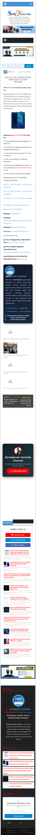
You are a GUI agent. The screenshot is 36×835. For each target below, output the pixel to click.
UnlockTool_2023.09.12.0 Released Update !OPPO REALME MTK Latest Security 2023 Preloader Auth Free (17, 619)
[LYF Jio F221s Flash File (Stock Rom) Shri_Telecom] (16, 380)
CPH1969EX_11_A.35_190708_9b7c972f (16, 205)
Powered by (5, 822)
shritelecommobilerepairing (20, 832)
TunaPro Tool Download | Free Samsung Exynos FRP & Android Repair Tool (19, 587)
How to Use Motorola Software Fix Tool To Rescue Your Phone (20, 608)
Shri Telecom (18, 830)
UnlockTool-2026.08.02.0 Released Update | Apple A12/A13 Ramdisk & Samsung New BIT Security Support (17, 575)
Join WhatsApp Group (10, 235)
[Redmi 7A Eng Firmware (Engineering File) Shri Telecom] (16, 348)
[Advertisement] (19, 427)
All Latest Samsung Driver (20, 231)
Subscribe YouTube (19, 535)
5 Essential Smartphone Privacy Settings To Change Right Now (19, 630)
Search (29, 66)
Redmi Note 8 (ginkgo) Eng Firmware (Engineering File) (16, 339)
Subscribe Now (18, 816)
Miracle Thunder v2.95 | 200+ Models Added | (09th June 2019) (11, 401)
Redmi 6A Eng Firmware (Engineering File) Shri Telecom (15, 372)
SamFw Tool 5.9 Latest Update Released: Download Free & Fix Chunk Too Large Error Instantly (19, 552)
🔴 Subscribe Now (18, 471)
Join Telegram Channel (19, 540)
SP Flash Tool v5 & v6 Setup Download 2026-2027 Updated (19, 598)
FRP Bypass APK (15, 214)
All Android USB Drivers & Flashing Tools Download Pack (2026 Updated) (20, 564)
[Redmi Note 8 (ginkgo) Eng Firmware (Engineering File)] (16, 331)
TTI (33, 832)
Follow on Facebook (18, 545)
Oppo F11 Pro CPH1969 (12, 209)
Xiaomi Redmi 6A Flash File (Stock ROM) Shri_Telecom (20, 640)
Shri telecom (5, 832)
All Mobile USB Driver (18, 227)
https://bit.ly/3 (22, 259)
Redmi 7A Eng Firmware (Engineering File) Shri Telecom (15, 356)
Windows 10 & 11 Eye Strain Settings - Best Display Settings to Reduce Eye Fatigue (21, 650)
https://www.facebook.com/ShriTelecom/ (16, 252)
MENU (31, 4)
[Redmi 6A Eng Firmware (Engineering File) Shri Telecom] (16, 364)
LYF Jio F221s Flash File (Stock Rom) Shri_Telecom (16, 388)
